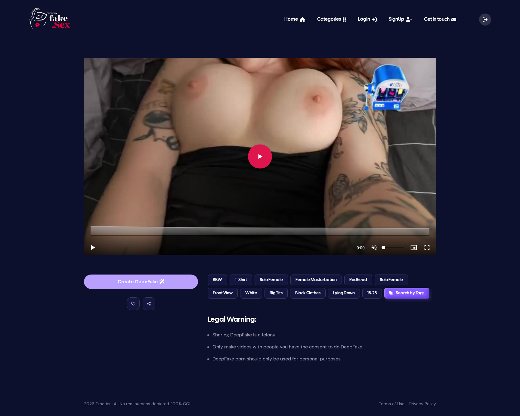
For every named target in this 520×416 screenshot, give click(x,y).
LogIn (365, 19)
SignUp (397, 19)
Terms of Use (391, 403)
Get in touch (437, 19)
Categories (330, 19)
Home (292, 19)
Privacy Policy (422, 403)
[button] (133, 304)
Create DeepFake (138, 281)
